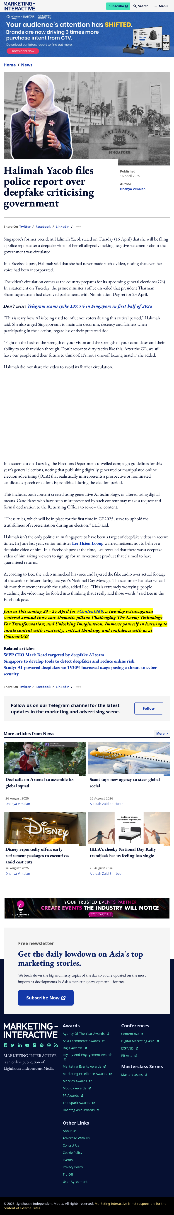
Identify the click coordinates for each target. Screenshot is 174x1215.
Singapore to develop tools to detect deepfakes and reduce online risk (69, 661)
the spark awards (79, 1103)
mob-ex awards (77, 1088)
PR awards (73, 1095)
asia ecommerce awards (82, 1041)
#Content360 (90, 611)
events (68, 1160)
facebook (43, 226)
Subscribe (119, 7)
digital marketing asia (138, 1041)
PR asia (129, 1055)
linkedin (62, 226)
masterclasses (134, 1074)
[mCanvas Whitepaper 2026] (87, 34)
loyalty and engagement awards (87, 1054)
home (10, 65)
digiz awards (75, 1048)
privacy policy (73, 1167)
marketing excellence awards (85, 1074)
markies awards (77, 1081)
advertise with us (76, 1138)
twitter (25, 226)
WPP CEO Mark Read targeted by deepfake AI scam (54, 655)
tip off (68, 1174)
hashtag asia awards (79, 1110)
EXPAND (129, 1048)
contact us (71, 1145)
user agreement (75, 1181)
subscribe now (50, 999)
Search (143, 6)
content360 (132, 1034)
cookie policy (72, 1152)
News (26, 65)
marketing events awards (82, 1066)
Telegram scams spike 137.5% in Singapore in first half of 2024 (89, 306)
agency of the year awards (84, 1033)
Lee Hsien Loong (88, 543)
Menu (163, 6)
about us (70, 1131)
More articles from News (84, 733)
